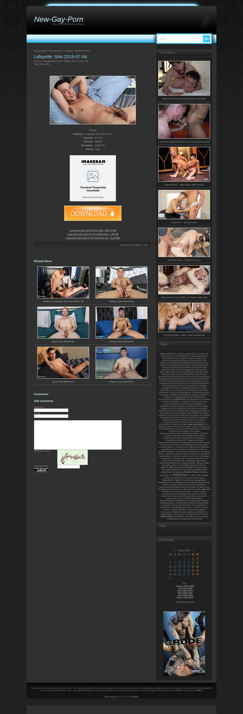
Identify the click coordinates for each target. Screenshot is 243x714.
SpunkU (181, 496)
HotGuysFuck (166, 445)
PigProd (177, 480)
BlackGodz (166, 374)
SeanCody (166, 494)
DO (186, 411)
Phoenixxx (200, 478)
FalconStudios (181, 417)
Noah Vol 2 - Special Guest (184, 222)
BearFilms (166, 370)
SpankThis (166, 496)
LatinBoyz (176, 456)
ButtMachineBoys (189, 388)
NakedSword (166, 472)
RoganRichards (179, 491)
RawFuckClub (190, 485)
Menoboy (176, 465)
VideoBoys (178, 514)
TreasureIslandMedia (196, 510)
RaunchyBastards (176, 482)
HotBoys (177, 442)
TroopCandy (166, 512)
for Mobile (184, 420)
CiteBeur (173, 392)
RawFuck (167, 485)
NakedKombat (189, 470)
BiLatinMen (165, 372)
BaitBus (175, 363)
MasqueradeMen (188, 463)
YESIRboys (190, 516)
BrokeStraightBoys (170, 386)
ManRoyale (201, 461)
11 (175, 566)
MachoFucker (168, 461)
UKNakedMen (167, 514)
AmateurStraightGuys (196, 358)
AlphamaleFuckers (199, 356)
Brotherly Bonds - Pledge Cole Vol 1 (184, 260)
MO (194, 467)
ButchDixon (176, 388)
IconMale (163, 447)
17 (170, 570)
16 (197, 566)
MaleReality (190, 461)
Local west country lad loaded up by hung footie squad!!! (184, 142)
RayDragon (191, 487)
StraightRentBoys (167, 503)
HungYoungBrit (201, 445)
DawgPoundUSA (168, 408)
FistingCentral (168, 420)
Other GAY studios (199, 475)
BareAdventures (201, 363)
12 (179, 566)
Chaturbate (164, 392)
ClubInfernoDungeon (200, 392)
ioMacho (171, 447)
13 (184, 566)
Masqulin (201, 463)
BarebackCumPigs (168, 365)
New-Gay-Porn (58, 19)
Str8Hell (187, 498)
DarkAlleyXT (191, 406)
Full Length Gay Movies (193, 424)
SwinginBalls (202, 503)
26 (179, 574)
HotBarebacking (166, 442)
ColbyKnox (205, 395)
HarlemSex (189, 438)
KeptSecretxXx (182, 454)
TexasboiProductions (170, 505)
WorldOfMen (179, 516)
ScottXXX (196, 491)
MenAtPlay (167, 465)
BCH (205, 367)
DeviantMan (202, 408)
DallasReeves (166, 406)
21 (189, 570)
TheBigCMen (185, 505)
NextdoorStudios (191, 472)
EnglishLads (184, 415)
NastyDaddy (178, 472)
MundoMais (167, 470)
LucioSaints (190, 458)
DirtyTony (181, 411)
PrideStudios (187, 480)
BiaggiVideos (190, 370)
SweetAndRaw (190, 503)
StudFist (179, 503)
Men (207, 463)
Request (206, 489)
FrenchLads (168, 422)
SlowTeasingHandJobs (181, 494)
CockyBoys (195, 395)
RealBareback (203, 487)
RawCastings (204, 482)
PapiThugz (168, 478)
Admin (67, 61)
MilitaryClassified (176, 467)
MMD (190, 467)
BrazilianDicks (165, 383)
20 (184, 570)
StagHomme (171, 498)
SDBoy (204, 491)
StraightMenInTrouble (184, 501)
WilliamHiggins (167, 516)
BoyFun (206, 376)
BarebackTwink (185, 367)
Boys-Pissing (175, 379)
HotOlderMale (188, 445)
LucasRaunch (178, 458)
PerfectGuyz (179, 478)
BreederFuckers (179, 383)
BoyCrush (187, 376)
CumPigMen (175, 401)
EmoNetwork (172, 415)
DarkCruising (202, 406)
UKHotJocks (202, 512)
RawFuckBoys (178, 485)
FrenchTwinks (180, 422)
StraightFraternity (167, 501)
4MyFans (182, 354)
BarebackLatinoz (184, 365)
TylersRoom (191, 512)
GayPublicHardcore (191, 429)
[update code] (72, 464)
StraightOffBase (202, 501)
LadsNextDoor (165, 456)
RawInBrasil (164, 487)
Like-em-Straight (202, 456)
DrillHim (195, 413)
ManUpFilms (164, 463)
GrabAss (185, 433)
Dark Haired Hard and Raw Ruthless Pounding (184, 99)
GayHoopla (205, 426)
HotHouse (177, 445)
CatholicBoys (165, 390)
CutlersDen (186, 401)
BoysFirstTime (203, 379)
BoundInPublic (164, 376)
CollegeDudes (199, 397)
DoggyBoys (194, 411)
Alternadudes (168, 358)
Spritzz (174, 496)
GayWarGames (175, 431)
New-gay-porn (112, 697)
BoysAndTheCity (189, 379)
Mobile (135, 697)
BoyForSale (197, 376)
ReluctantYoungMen (193, 489)
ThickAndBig (176, 507)
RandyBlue (163, 482)
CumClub (165, 401)
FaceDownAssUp (167, 417)
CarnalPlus (202, 388)
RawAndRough (191, 482)
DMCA (199, 690)
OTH (189, 475)
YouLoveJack (202, 516)
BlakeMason (190, 374)
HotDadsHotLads (202, 442)
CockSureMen (183, 395)
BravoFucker (203, 381)
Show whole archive (185, 602)
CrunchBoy (205, 399)
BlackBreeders (201, 372)
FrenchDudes (200, 420)
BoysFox (163, 381)
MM (185, 467)
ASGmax (186, 361)
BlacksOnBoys (178, 374)
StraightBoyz (197, 498)
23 (197, 570)
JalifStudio (204, 447)
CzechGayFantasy (199, 401)
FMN (177, 420)
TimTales (174, 510)
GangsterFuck (173, 426)
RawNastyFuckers (178, 487)
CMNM (173, 395)
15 (193, 566)
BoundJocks (177, 376)
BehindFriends (177, 370)
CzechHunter (186, 404)
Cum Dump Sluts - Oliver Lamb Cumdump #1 (184, 335)
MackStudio (180, 461)
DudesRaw (203, 413)
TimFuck (197, 507)
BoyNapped (164, 379)
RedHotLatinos (177, 489)
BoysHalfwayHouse (176, 381)
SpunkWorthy (191, 496)
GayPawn (178, 429)
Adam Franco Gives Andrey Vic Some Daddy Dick (184, 297)
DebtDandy (181, 408)
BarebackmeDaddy (200, 365)
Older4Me (164, 475)
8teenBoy (191, 354)
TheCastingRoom (199, 505)
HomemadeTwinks (195, 440)
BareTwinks (197, 367)
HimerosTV (182, 440)
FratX (191, 420)
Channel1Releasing (190, 390)
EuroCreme (205, 415)
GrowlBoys (194, 433)
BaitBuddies (166, 363)
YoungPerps (185, 519)
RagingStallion (200, 480)
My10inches (177, 470)
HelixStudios (200, 438)
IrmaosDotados (182, 447)
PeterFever (190, 478)
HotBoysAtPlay (187, 442)
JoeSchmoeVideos (166, 451)
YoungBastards (173, 519)
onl (170, 475)
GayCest (196, 426)
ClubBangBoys (184, 392)
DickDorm (162, 411)
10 (170, 566)
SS (205, 496)
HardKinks (179, 438)
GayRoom (204, 429)
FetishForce (203, 417)
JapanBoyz (166, 449)
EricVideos (195, 415)
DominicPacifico (167, 413)
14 (189, 566)
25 (175, 574)
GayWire (186, 431)
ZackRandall (197, 519)
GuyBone (204, 433)
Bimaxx (174, 372)
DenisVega (191, 408)
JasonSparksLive (179, 449)
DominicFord (204, 411)
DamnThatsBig (179, 406)
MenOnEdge (200, 465)
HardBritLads (168, 438)
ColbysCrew (168, 397)
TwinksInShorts (178, 512)
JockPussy (202, 449)
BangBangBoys (186, 363)
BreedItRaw (191, 383)
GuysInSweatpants (172, 436)
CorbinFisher (179, 399)
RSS (189, 491)
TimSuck (166, 510)
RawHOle (201, 485)
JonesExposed (194, 451)
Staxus (180, 498)
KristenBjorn (204, 454)
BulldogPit (165, 388)
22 (193, 570)
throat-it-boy (188, 507)
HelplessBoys (171, 440)
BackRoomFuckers (198, 361)
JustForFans (170, 454)
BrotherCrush (191, 386)
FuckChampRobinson (195, 422)
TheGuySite (165, 507)
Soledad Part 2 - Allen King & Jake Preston (184, 185)
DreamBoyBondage (183, 413)
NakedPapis (201, 470)
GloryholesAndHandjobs (170, 433)
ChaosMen (45, 64)
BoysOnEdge (191, 381)
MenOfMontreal (187, 465)
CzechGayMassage (171, 404)
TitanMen (183, 510)
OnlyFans (179, 474)
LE (193, 456)
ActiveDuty (200, 354)
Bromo (182, 386)
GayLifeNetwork (166, 429)
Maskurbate (176, 463)
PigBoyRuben (168, 480)
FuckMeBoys (176, 424)
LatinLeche (186, 456)
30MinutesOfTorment (169, 354)
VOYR (186, 514)
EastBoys (162, 415)
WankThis (193, 514)
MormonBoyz (202, 467)
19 (179, 570)
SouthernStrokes (199, 494)
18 (175, 570)
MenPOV (165, 467)
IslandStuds (194, 447)
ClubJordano (164, 395)
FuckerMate (165, 424)
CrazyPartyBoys (193, 399)
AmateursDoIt (181, 358)
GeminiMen (195, 431)
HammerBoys (199, 436)
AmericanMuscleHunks (171, 361)
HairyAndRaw (187, 436)
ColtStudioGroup (165, 399)
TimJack (204, 507)
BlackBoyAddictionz (186, 372)
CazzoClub (176, 390)
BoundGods (201, 374)
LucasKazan (165, 458)
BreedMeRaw (203, 383)
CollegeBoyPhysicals (183, 397)
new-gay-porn (49, 61)
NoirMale (203, 472)
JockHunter (192, 449)
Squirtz (201, 496)
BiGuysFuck (201, 370)
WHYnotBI (203, 514)
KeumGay (194, 454)
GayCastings (185, 426)
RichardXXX (167, 491)
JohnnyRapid (181, 451)
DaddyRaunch (199, 404)
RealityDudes (164, 489)
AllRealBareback (183, 356)
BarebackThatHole (170, 367)
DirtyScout (171, 411)
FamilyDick (193, 417)
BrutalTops (202, 386)
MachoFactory (202, 458)
